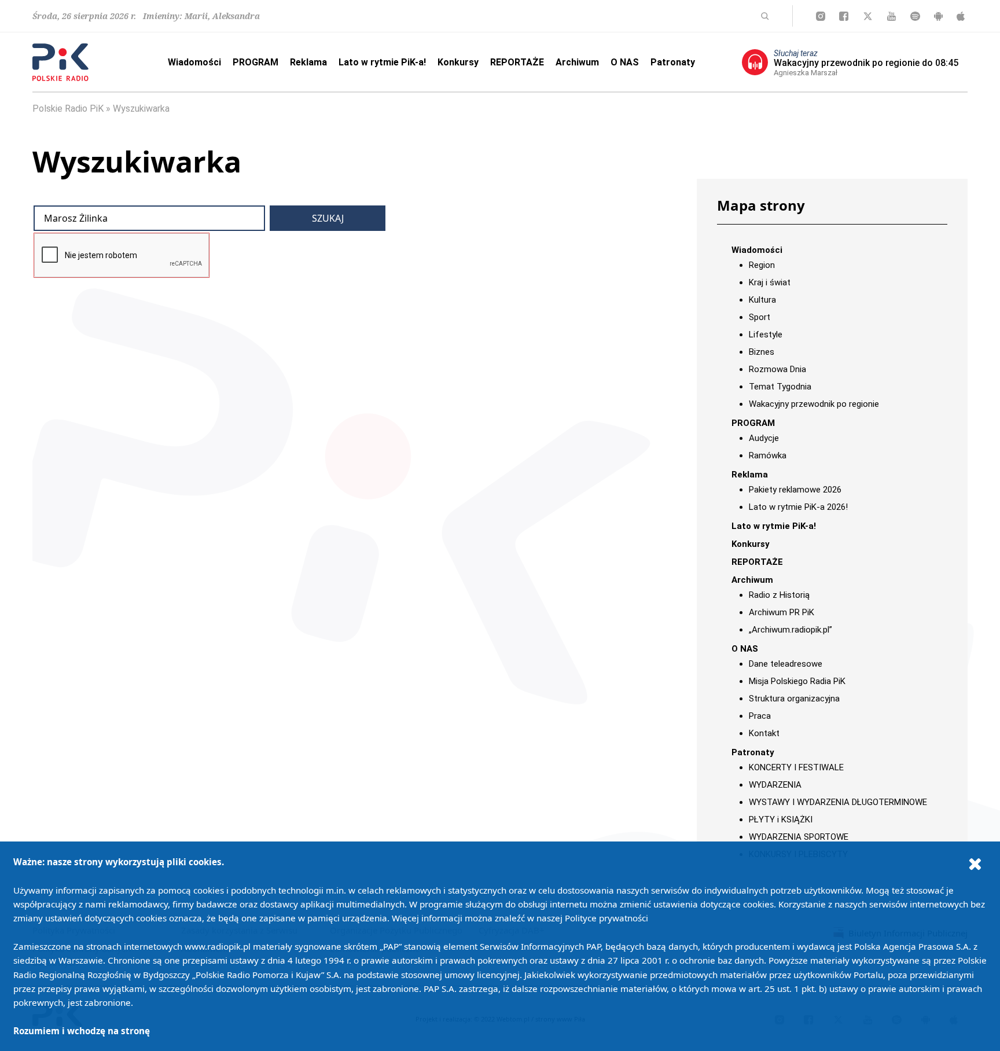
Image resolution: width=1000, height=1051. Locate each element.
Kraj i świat (770, 282)
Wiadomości (194, 62)
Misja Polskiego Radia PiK (797, 681)
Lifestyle (765, 334)
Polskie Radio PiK (68, 108)
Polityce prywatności (606, 918)
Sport (759, 317)
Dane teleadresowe (785, 664)
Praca (760, 716)
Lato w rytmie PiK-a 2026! (798, 507)
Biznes (761, 352)
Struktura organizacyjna (794, 698)
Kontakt (764, 733)
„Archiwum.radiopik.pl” (790, 629)
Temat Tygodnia (780, 386)
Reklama (308, 62)
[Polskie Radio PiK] (60, 62)
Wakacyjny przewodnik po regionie (814, 404)
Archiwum (577, 62)
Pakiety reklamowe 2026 (795, 489)
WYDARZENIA (775, 785)
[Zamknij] (975, 863)
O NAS (625, 62)
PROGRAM (255, 62)
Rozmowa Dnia (777, 369)
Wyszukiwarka (141, 108)
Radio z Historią (779, 595)
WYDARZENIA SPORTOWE (798, 837)
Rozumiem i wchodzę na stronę (81, 1031)
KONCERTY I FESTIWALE (796, 767)
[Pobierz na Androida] (938, 16)
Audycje (764, 438)
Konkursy (458, 62)
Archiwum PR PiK (781, 612)
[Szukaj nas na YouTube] (891, 16)
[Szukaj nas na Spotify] (915, 16)
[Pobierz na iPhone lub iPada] (961, 16)
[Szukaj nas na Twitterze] (867, 16)
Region (762, 265)
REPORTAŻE (517, 62)
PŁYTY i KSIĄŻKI (780, 819)
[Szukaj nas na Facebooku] (843, 16)
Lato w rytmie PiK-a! (382, 62)
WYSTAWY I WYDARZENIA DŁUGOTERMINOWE (838, 802)
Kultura (762, 300)
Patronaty (672, 62)
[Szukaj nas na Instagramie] (820, 16)
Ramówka (767, 455)
